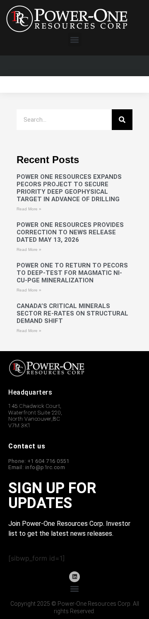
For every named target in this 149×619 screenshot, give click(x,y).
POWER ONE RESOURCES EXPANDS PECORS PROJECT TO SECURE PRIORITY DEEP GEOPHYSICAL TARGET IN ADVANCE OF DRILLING (69, 188)
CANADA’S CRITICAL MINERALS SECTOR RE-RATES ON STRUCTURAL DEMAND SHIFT (72, 313)
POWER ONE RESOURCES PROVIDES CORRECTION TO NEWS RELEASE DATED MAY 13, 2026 (70, 232)
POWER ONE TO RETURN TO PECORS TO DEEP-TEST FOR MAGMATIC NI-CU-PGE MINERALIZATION (72, 273)
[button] (75, 39)
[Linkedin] (74, 576)
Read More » (29, 209)
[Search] (122, 119)
